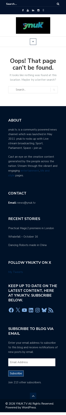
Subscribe (16, 373)
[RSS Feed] (51, 310)
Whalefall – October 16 (23, 236)
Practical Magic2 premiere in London (31, 228)
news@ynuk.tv (26, 203)
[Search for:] (17, 3)
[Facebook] (23, 10)
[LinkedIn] (33, 10)
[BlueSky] (43, 10)
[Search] (58, 3)
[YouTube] (27, 10)
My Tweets (15, 272)
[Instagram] (38, 10)
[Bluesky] (44, 310)
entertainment (30, 170)
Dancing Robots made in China (27, 245)
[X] (18, 310)
